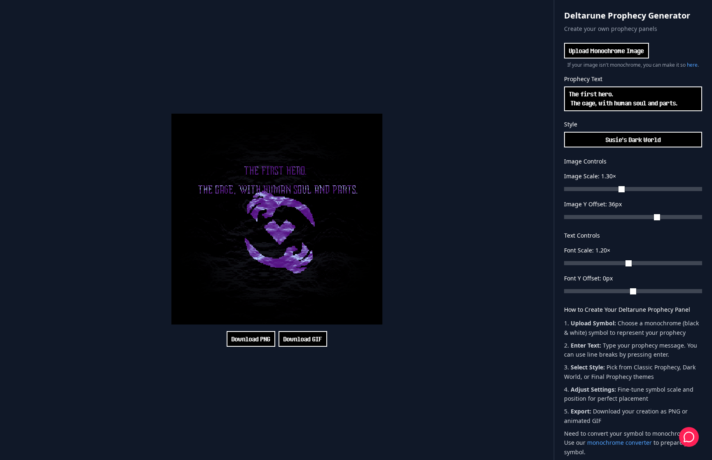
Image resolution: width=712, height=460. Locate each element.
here (692, 64)
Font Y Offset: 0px (588, 278)
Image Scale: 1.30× (590, 176)
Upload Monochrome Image (606, 51)
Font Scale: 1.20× (587, 250)
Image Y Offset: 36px (593, 204)
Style (570, 124)
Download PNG (251, 339)
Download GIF (302, 339)
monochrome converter (619, 442)
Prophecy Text (583, 79)
